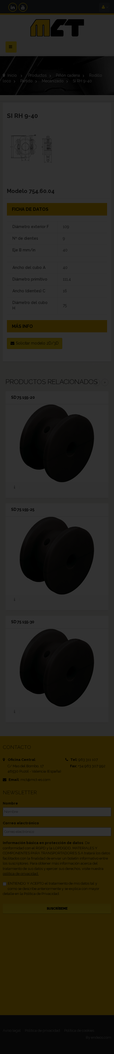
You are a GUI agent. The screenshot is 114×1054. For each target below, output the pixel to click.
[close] (94, 489)
